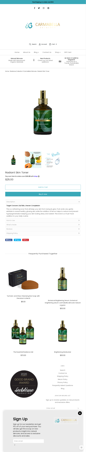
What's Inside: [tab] (12, 225)
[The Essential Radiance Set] (23, 331)
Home (17, 52)
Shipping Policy (62, 376)
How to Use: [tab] (11, 220)
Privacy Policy (63, 382)
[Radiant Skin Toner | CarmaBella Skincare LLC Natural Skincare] (13, 160)
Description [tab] (11, 202)
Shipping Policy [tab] (12, 233)
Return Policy (62, 379)
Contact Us (46, 52)
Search (62, 370)
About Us (26, 52)
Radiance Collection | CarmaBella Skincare (23, 71)
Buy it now (43, 194)
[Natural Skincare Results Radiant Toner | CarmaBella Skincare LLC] (53, 160)
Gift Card (67, 52)
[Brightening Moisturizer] (63, 331)
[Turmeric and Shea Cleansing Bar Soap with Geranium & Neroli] (23, 277)
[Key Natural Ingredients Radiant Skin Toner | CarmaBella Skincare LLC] (33, 160)
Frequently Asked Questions (62, 385)
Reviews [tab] (9, 229)
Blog (62, 389)
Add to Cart (43, 187)
